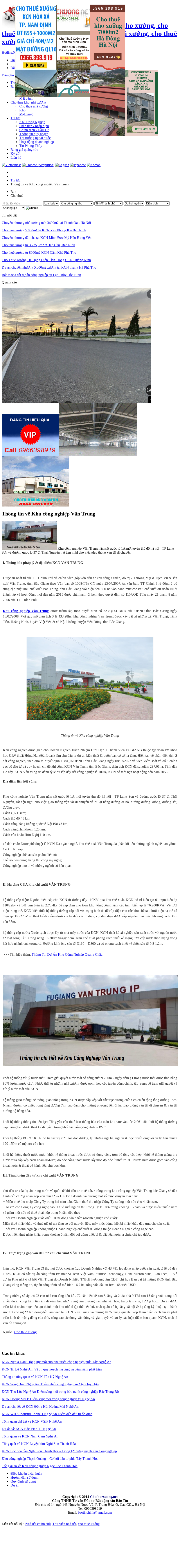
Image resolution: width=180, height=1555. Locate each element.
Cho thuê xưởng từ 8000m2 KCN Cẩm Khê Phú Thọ (39, 252)
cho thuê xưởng (89, 1524)
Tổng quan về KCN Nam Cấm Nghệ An (30, 1436)
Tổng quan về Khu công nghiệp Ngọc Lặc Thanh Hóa (39, 1466)
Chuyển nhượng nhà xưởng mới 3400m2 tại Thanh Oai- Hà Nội (46, 223)
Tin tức (15, 118)
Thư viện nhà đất (64, 1524)
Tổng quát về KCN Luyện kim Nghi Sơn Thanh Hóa (39, 1444)
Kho (22, 110)
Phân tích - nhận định (34, 126)
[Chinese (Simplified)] (38, 165)
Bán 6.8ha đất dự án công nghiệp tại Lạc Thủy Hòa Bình (41, 275)
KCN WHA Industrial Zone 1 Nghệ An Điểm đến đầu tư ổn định (47, 1414)
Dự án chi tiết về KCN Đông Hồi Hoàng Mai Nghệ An (40, 1406)
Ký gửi (15, 153)
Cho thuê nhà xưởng (33, 106)
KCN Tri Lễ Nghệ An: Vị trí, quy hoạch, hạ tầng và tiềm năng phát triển (52, 1369)
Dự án (15, 1485)
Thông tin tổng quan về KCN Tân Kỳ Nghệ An (35, 1377)
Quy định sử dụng (23, 1481)
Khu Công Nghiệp (32, 122)
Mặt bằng (25, 98)
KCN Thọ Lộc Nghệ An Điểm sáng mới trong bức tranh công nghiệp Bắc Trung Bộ (60, 1391)
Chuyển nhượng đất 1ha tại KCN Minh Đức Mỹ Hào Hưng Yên (47, 237)
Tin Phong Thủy (30, 146)
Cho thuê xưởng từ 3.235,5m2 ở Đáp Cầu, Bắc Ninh (38, 245)
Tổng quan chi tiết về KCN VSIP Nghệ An (32, 1421)
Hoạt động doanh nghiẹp (36, 142)
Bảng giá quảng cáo (24, 149)
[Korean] (94, 165)
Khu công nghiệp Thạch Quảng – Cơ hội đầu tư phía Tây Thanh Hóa (50, 1458)
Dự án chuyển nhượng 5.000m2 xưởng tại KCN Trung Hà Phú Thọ (49, 267)
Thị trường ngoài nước (35, 138)
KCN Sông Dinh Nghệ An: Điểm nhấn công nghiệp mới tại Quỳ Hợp (50, 1384)
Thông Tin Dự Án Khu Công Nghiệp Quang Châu (67, 954)
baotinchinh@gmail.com (95, 1512)
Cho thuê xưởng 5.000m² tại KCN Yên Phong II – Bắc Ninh (44, 230)
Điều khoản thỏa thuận (26, 1473)
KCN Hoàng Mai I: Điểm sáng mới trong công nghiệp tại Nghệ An (48, 1399)
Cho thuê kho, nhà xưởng (28, 102)
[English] (62, 165)
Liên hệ (16, 157)
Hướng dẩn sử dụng (24, 1477)
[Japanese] (78, 165)
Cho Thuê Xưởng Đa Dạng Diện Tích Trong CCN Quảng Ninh (46, 260)
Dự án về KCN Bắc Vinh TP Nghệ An (29, 1429)
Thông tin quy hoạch (33, 134)
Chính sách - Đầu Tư (34, 130)
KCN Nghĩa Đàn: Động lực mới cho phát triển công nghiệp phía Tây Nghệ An (56, 1362)
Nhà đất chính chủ (38, 1524)
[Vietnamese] (11, 165)
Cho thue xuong (25, 1332)
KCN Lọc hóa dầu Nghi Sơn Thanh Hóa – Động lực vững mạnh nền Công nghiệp (59, 1451)
